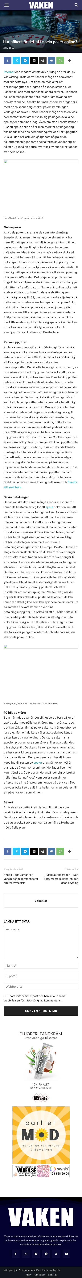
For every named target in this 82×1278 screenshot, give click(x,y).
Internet (9, 72)
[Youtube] (66, 1254)
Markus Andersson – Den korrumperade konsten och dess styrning (61, 879)
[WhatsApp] (60, 60)
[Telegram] (25, 60)
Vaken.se (41, 901)
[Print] (43, 60)
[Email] (34, 60)
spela (49, 507)
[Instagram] (26, 1254)
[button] (6, 5)
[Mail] (36, 1254)
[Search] (76, 5)
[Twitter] (16, 60)
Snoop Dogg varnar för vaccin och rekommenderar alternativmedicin (21, 879)
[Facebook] (7, 60)
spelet (38, 762)
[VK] (51, 60)
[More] (69, 60)
